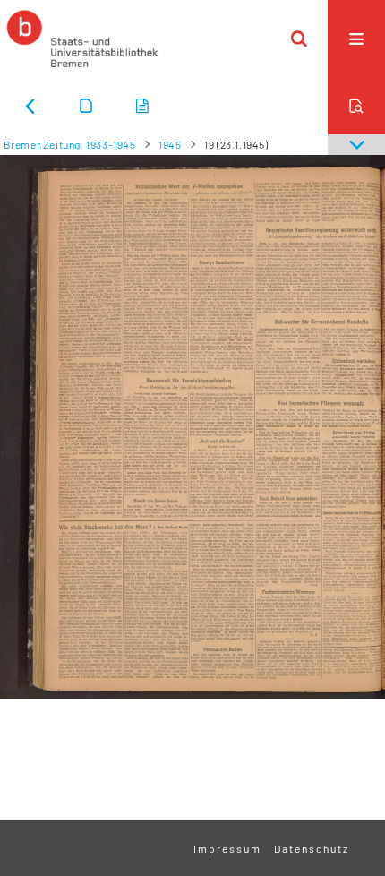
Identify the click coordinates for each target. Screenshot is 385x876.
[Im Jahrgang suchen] (356, 105)
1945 (169, 144)
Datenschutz (311, 848)
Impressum (227, 848)
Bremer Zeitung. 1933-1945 (70, 144)
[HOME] (82, 38)
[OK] (299, 38)
